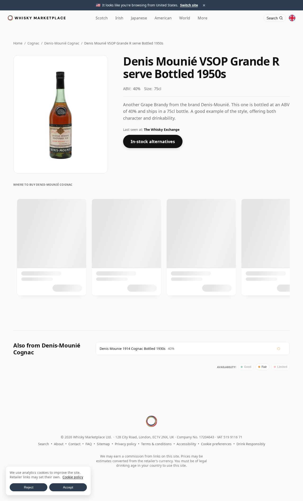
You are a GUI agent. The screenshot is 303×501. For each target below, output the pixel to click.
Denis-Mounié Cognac (61, 43)
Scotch (102, 18)
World (184, 18)
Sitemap (103, 444)
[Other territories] (292, 18)
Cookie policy (72, 477)
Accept (68, 487)
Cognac (33, 43)
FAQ (88, 444)
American (163, 18)
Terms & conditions (156, 444)
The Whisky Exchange (161, 129)
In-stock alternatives (153, 141)
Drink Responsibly (250, 444)
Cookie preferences (216, 444)
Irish (119, 18)
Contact (74, 444)
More (202, 18)
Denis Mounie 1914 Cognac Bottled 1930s (132, 348)
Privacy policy (125, 444)
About (58, 444)
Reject (28, 487)
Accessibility (186, 444)
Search (43, 444)
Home (17, 43)
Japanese (139, 18)
